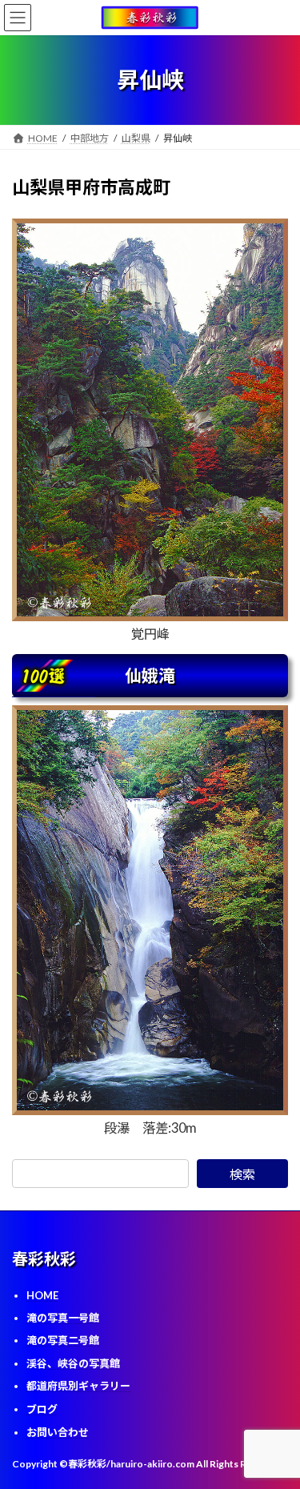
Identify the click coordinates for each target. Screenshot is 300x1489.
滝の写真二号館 (62, 1340)
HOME (42, 1295)
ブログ (42, 1409)
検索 (242, 1174)
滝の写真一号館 (62, 1316)
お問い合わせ (57, 1431)
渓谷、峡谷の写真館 (73, 1363)
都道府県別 (78, 1385)
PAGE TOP (277, 1427)
